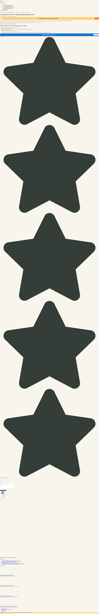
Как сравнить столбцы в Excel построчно (6, 585)
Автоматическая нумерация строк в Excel (6, 595)
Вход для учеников (4, 10)
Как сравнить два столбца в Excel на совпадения (9, 561)
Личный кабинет (5, 9)
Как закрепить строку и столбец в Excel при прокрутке (10, 564)
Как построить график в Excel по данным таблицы (9, 560)
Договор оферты (4, 608)
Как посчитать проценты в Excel (6, 562)
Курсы (2, 4)
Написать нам (4, 610)
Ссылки (3, 611)
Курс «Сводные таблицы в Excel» (8, 8)
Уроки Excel (5, 12)
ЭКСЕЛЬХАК (1, 1)
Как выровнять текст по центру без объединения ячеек (8, 606)
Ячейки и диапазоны (10, 12)
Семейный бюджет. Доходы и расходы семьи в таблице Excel (11, 563)
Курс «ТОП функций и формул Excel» (8, 6)
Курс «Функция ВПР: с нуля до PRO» (8, 7)
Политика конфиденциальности (6, 609)
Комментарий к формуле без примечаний (6, 575)
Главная (1, 12)
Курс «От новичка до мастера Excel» (8, 5)
